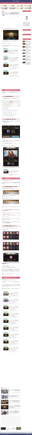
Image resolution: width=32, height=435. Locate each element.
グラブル (3, 11)
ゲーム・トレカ (4, 432)
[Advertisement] (11, 22)
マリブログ (16, 1)
